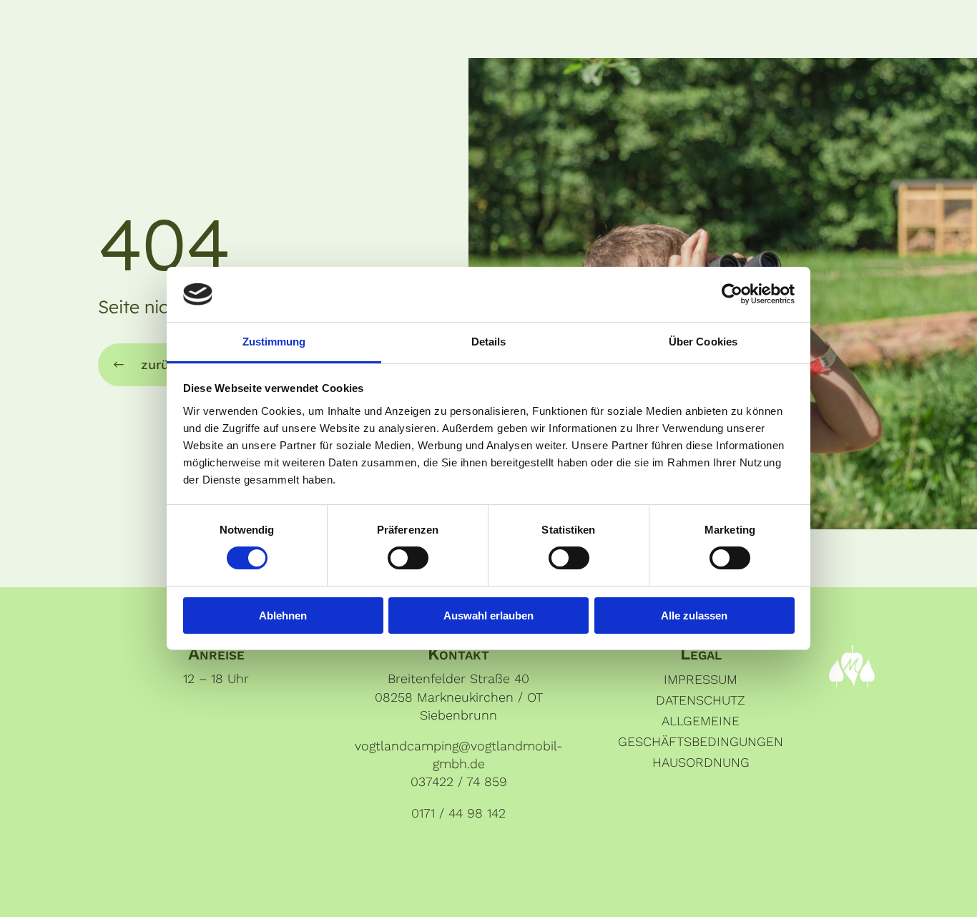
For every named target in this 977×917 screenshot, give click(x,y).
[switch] (408, 557)
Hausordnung (701, 762)
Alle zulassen (694, 615)
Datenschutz (700, 699)
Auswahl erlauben (488, 615)
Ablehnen (283, 615)
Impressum (700, 679)
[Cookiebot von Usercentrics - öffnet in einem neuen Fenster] (732, 294)
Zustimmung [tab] (274, 341)
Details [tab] (488, 341)
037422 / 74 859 (459, 781)
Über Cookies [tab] (703, 341)
